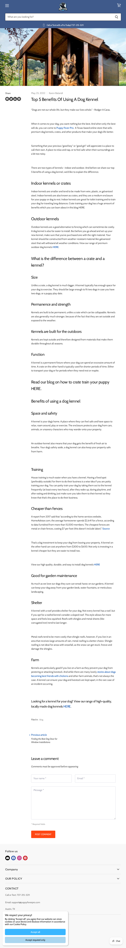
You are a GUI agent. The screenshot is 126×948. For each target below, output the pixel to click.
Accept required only (35, 939)
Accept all (35, 932)
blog (41, 719)
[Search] (116, 17)
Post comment (43, 834)
